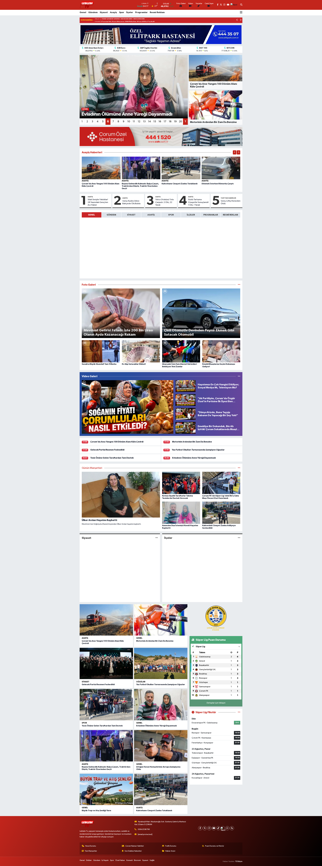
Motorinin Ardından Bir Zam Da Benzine (192, 442)
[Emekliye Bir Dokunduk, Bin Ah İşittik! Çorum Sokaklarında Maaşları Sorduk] (185, 428)
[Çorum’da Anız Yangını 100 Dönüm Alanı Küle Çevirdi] (101, 168)
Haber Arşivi (170, 851)
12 (139, 121)
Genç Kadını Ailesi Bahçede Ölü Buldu (131, 202)
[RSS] (232, 828)
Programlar (141, 12)
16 (159, 121)
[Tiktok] (218, 828)
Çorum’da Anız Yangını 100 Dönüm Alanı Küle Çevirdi (116, 442)
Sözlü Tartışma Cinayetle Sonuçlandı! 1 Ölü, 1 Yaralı (198, 202)
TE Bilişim (238, 861)
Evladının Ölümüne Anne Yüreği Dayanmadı (194, 458)
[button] (237, 20)
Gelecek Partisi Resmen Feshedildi (107, 450)
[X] (205, 828)
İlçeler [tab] (191, 215)
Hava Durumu (90, 846)
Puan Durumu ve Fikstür (214, 846)
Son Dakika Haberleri (133, 851)
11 (134, 121)
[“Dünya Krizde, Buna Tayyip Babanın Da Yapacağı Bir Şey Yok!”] (185, 414)
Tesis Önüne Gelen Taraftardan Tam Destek (112, 458)
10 (128, 121)
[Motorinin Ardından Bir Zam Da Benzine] (160, 620)
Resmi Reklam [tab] (230, 215)
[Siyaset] (156, 538)
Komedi (129, 860)
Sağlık (152, 860)
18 (170, 121)
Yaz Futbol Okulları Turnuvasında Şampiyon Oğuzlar (198, 450)
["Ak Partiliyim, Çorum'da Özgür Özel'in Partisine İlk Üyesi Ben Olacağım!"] (185, 400)
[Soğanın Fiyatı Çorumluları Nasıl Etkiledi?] (127, 407)
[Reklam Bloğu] (161, 34)
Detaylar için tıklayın (216, 703)
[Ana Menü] (241, 12)
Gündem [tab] (111, 215)
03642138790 (144, 829)
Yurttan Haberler (228, 198)
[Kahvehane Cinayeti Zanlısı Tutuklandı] (181, 168)
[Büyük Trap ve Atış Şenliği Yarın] (106, 789)
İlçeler (129, 12)
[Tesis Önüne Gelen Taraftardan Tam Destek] (106, 704)
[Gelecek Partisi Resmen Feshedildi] (106, 663)
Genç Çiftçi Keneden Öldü (230, 202)
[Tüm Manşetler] (239, 468)
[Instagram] (209, 828)
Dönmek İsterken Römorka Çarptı (218, 184)
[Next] (223, 828)
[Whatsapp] (227, 828)
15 (154, 121)
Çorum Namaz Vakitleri (134, 846)
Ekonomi (137, 860)
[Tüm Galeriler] (239, 285)
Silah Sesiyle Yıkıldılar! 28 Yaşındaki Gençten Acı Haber (98, 202)
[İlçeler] (239, 538)
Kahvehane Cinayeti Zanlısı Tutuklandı (179, 184)
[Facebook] (200, 828)
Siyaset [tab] (131, 215)
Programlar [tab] (210, 215)
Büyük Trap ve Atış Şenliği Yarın (96, 811)
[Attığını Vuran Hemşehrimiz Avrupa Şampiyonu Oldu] (160, 745)
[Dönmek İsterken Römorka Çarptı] (221, 168)
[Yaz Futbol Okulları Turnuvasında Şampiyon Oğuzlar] (160, 663)
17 (165, 121)
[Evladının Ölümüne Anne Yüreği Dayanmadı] (160, 704)
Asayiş (113, 12)
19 (175, 121)
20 (180, 121)
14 (149, 121)
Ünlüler (89, 860)
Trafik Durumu (170, 846)
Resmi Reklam (157, 12)
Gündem (93, 12)
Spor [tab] (171, 215)
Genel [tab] (91, 215)
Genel (83, 12)
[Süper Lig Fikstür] (239, 712)
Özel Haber (120, 860)
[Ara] (241, 5)
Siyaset (104, 12)
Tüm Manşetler (91, 851)
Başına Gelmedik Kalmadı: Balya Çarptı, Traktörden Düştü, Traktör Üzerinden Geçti (140, 186)
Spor (121, 12)
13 (144, 121)
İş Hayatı (105, 860)
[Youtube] (214, 828)
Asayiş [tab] (151, 215)
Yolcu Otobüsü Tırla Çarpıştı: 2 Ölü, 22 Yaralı (164, 202)
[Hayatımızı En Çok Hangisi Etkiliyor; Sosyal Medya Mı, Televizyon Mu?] (185, 386)
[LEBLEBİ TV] (87, 5)
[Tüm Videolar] (239, 376)
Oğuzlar (140, 682)
